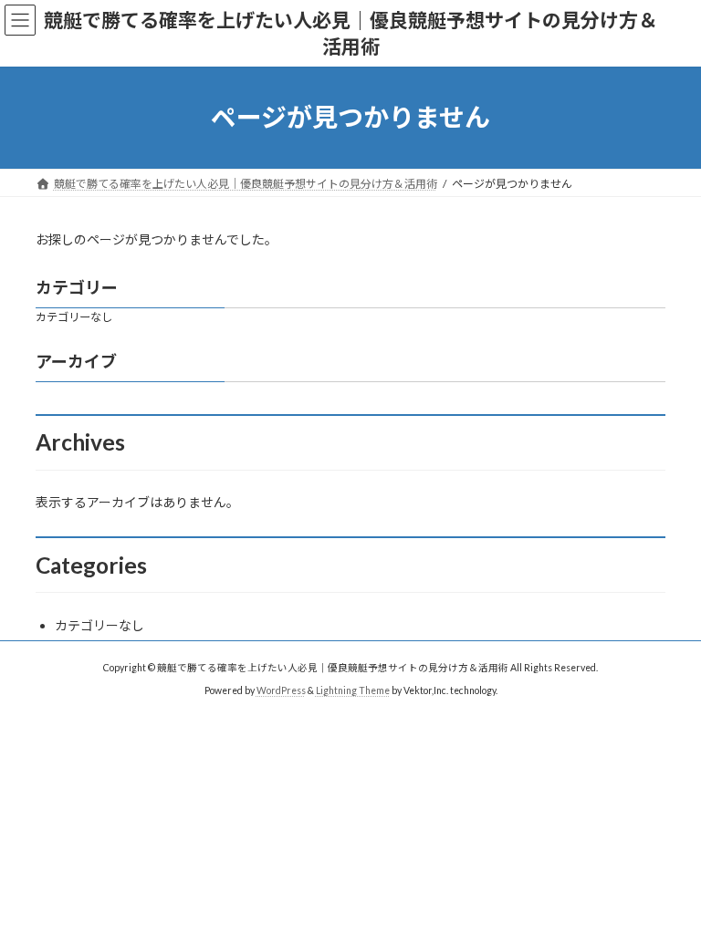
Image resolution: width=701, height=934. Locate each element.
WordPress (281, 689)
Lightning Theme (353, 689)
